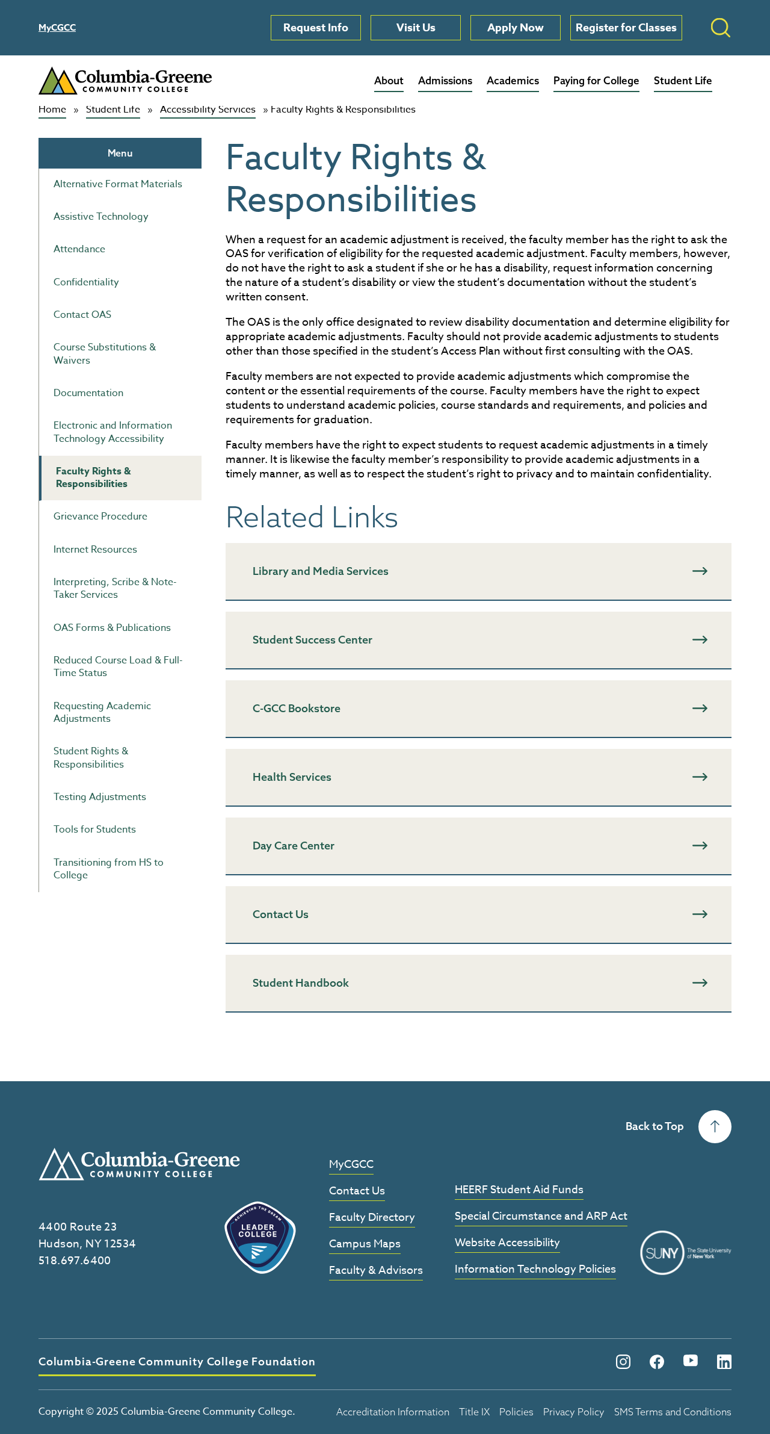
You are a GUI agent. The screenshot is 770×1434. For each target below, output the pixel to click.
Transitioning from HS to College (109, 869)
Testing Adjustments (100, 797)
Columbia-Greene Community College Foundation (177, 1361)
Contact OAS (82, 315)
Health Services (292, 777)
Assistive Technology (101, 217)
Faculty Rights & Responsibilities (93, 477)
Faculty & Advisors (376, 1271)
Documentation (88, 393)
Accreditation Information (392, 1412)
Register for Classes (626, 28)
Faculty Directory (372, 1218)
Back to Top (655, 1126)
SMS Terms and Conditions (673, 1412)
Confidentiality (86, 282)
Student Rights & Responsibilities (91, 757)
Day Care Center (293, 845)
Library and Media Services (321, 571)
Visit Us (416, 28)
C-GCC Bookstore (296, 708)
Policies (516, 1412)
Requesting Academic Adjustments (102, 712)
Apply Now (515, 28)
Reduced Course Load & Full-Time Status (118, 666)
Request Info (315, 28)
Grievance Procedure (100, 516)
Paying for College (596, 80)
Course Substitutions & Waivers (105, 353)
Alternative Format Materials (118, 184)
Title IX (474, 1412)
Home (52, 110)
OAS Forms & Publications (112, 628)
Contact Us (281, 914)
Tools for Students (95, 829)
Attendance (79, 249)
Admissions (445, 80)
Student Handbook (301, 983)
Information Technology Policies (535, 1269)
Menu (120, 153)
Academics (513, 80)
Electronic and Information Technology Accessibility (113, 431)
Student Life (683, 80)
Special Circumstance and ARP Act (541, 1216)
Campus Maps (365, 1244)
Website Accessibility (507, 1243)
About (389, 80)
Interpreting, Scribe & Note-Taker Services (115, 588)
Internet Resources (95, 549)
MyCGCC (57, 27)
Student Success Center (312, 640)
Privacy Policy (574, 1412)
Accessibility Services (208, 110)
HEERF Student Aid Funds (519, 1190)
